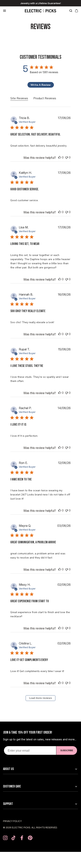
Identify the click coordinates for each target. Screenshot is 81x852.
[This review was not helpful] (66, 157)
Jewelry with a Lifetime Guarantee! (40, 3)
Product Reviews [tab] (44, 98)
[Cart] (76, 10)
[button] (12, 10)
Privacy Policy (12, 821)
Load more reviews (40, 698)
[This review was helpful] (59, 157)
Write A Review (41, 85)
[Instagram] (5, 838)
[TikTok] (13, 838)
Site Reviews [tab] (19, 98)
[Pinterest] (30, 838)
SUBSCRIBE (66, 750)
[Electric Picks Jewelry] (40, 10)
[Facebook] (22, 838)
